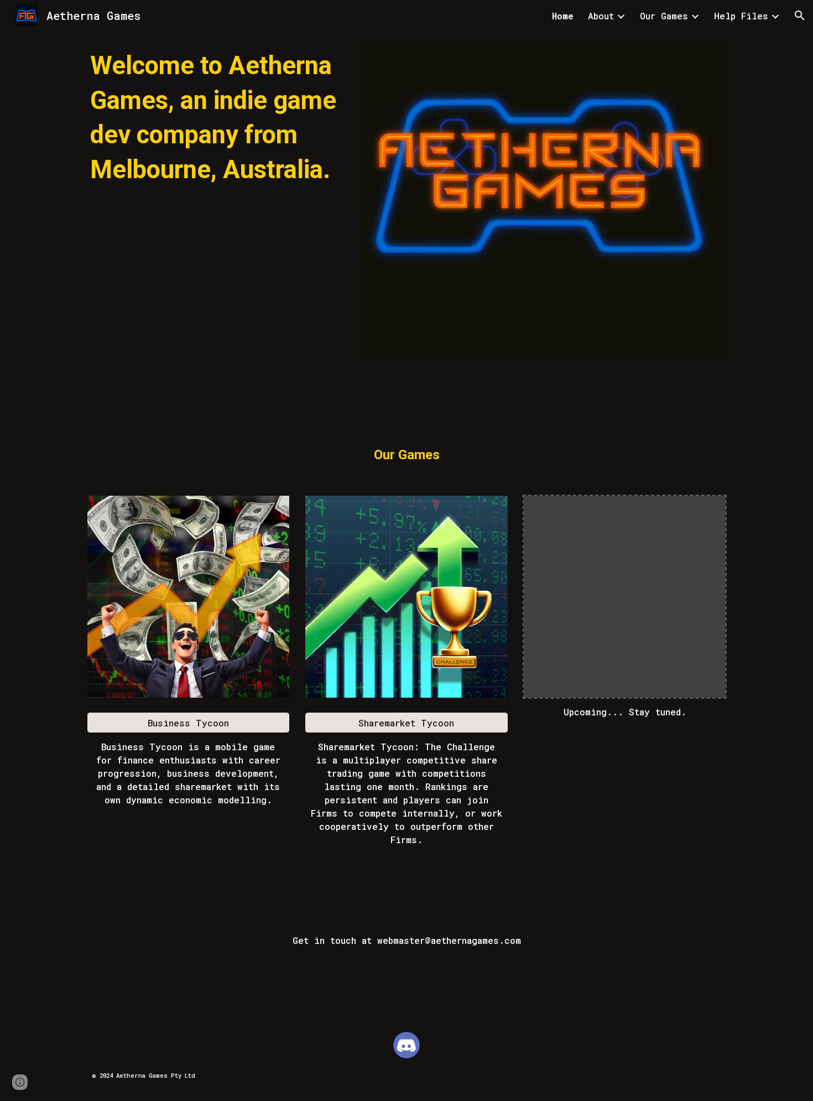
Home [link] (563, 16)
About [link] (601, 16)
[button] (799, 15)
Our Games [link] (664, 16)
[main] (215, 117)
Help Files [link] (741, 16)
